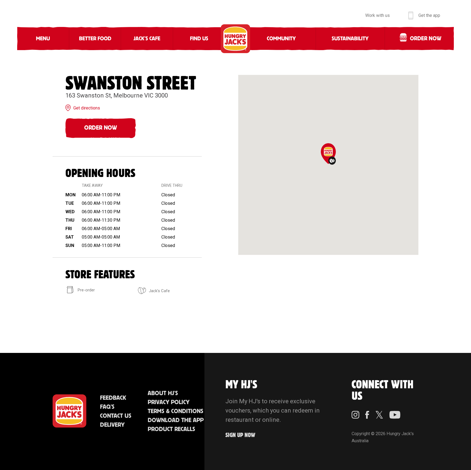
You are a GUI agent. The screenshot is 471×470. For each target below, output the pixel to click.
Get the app (429, 15)
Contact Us (115, 416)
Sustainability (350, 39)
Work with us (377, 15)
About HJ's (163, 393)
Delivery (112, 425)
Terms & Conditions (175, 411)
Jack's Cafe (147, 39)
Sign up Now (240, 435)
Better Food (95, 39)
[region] (328, 165)
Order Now (100, 128)
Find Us (199, 39)
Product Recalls (171, 429)
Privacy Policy (168, 402)
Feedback (113, 398)
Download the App (176, 420)
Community (281, 39)
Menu (43, 39)
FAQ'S (107, 407)
